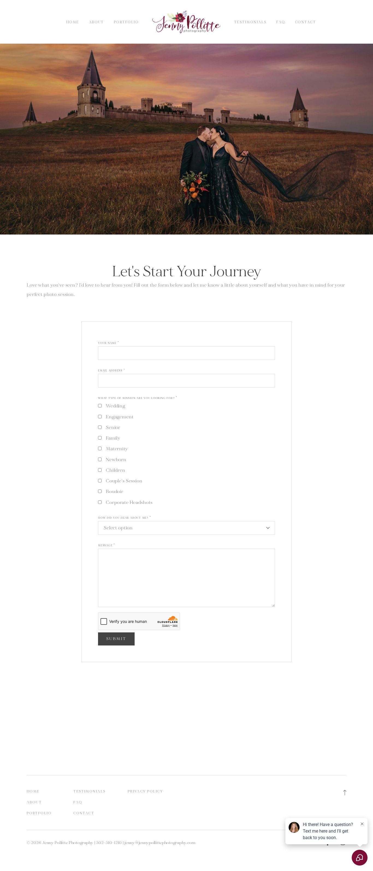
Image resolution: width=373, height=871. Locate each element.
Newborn (116, 459)
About (96, 22)
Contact (305, 22)
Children (115, 470)
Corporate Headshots (129, 502)
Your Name (108, 343)
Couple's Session (124, 481)
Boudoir (114, 491)
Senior (113, 427)
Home (72, 22)
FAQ (280, 22)
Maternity (117, 449)
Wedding (116, 406)
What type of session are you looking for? (137, 398)
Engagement (120, 417)
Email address (111, 370)
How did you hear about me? (124, 517)
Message (106, 545)
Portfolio (126, 22)
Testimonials (250, 22)
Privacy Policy (145, 791)
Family (113, 438)
